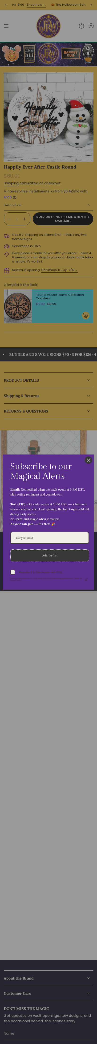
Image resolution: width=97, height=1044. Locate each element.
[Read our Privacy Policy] (86, 579)
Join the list (49, 555)
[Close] (88, 460)
